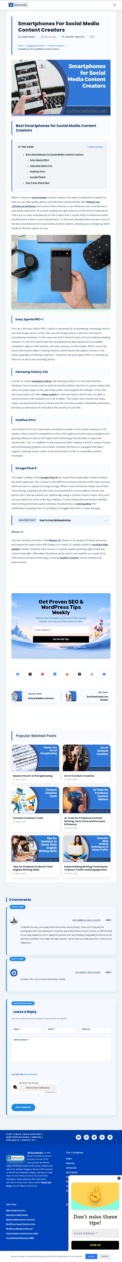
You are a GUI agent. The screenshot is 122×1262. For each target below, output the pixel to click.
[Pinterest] (42, 674)
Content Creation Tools (28, 818)
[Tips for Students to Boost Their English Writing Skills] (35, 848)
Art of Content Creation (79, 776)
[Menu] (114, 5)
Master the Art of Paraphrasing (33, 776)
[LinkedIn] (55, 674)
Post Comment (23, 1107)
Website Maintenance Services (20, 1219)
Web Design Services (15, 1210)
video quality (49, 394)
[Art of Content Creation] (87, 758)
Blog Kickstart (32, 1134)
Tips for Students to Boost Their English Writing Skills (33, 868)
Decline (105, 1256)
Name (17, 1029)
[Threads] (79, 674)
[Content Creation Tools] (35, 800)
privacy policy (66, 647)
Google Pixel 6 (48, 477)
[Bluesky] (104, 674)
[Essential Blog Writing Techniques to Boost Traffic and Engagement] (87, 848)
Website (86, 1029)
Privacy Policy (30, 1074)
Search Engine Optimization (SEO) (22, 1233)
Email (51, 1029)
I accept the (24, 1074)
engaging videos (41, 381)
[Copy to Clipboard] (92, 674)
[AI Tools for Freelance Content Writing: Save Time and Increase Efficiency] (87, 800)
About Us (70, 1163)
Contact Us (28, 1140)
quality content (69, 558)
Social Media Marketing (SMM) (20, 1238)
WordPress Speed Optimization (20, 1224)
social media (39, 197)
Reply (108, 920)
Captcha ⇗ (50, 1092)
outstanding (83, 504)
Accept (91, 1256)
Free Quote (12, 1140)
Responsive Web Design (17, 1215)
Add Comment (21, 1039)
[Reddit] (67, 674)
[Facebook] (18, 674)
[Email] (94, 1137)
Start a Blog (13, 1134)
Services (36, 1137)
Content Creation (74, 37)
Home (69, 1158)
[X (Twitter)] (30, 674)
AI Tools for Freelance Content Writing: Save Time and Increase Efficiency (84, 821)
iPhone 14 (54, 540)
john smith (27, 920)
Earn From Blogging (17, 1137)
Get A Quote (72, 1172)
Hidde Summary (95, 146)
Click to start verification (38, 1087)
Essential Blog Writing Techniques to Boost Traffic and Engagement (86, 868)
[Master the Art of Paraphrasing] (35, 758)
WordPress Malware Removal (19, 1228)
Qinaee (25, 972)
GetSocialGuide (35, 1152)
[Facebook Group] (102, 1137)
